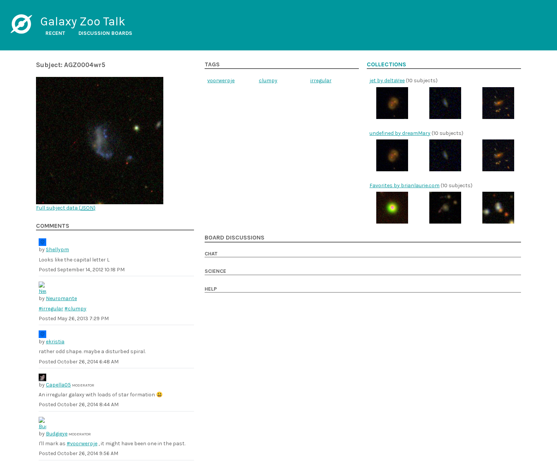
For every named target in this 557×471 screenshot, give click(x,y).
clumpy (268, 80)
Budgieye (56, 433)
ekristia (55, 341)
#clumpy (75, 308)
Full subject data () (65, 208)
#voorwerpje (82, 443)
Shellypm (57, 249)
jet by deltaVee (387, 80)
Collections (386, 64)
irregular (321, 80)
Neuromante (61, 298)
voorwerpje (221, 80)
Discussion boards (105, 33)
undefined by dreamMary (399, 133)
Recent (55, 33)
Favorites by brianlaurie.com (404, 185)
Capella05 (58, 385)
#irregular (51, 308)
